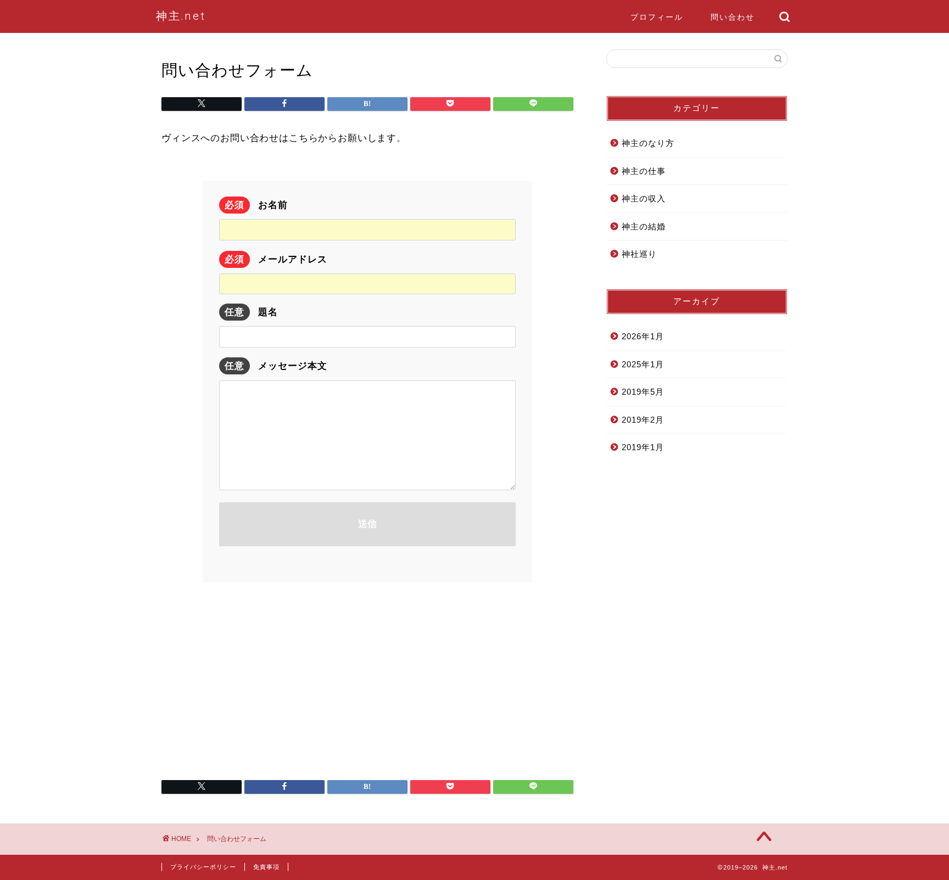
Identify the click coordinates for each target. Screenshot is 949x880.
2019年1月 (643, 447)
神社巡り (639, 254)
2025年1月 (643, 364)
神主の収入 (644, 198)
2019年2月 (643, 419)
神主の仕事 (644, 171)
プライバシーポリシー (203, 867)
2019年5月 (643, 391)
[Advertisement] (367, 676)
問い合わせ (733, 17)
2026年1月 (643, 336)
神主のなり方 (648, 143)
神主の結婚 (644, 226)
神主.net (181, 16)
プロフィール (656, 17)
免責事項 (266, 867)
